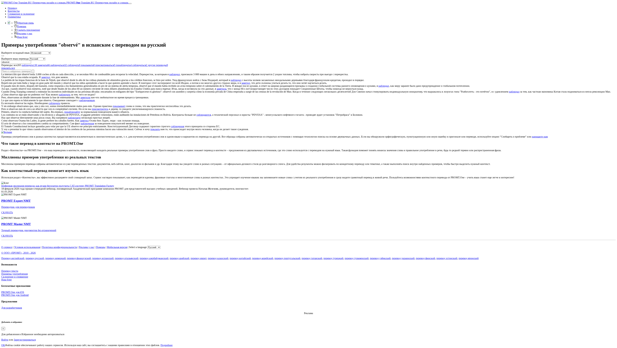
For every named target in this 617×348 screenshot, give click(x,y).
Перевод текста (9, 271)
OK (3, 345)
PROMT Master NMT (16, 224)
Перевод (12, 8)
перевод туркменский (357, 258)
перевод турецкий (333, 258)
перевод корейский (262, 258)
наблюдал (174, 74)
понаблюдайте (72, 112)
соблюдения (177, 126)
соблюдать (54, 103)
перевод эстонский (446, 258)
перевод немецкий (55, 258)
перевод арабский (179, 258)
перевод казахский (218, 258)
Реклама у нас (24, 33)
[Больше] (6, 132)
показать (155, 129)
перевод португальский (287, 258)
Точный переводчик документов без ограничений (28, 230)
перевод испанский (103, 258)
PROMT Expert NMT (16, 200)
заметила (221, 88)
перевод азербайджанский (154, 258)
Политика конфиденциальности (59, 247)
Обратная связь (25, 23)
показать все (8, 68)
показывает (119, 106)
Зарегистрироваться (25, 339)
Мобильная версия (117, 247)
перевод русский (35, 258)
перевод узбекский (380, 258)
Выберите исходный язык (15, 52)
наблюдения (87, 123)
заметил (45, 77)
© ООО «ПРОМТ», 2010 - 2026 (18, 252)
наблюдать (64, 94)
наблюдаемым (87, 100)
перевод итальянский (126, 258)
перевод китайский (240, 258)
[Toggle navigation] (130, 3)
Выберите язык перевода (15, 58)
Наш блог (6, 279)
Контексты (14, 11)
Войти (4, 339)
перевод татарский (312, 258)
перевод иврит (198, 258)
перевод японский (469, 258)
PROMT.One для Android (15, 295)
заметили (85, 97)
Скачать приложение (28, 30)
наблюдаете (74, 117)
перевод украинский (403, 258)
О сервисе (6, 247)
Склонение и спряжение (14, 276)
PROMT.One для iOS (12, 292)
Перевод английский (12, 258)
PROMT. (97, 2)
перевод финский (425, 258)
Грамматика (14, 16)
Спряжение (21, 14)
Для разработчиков (11, 307)
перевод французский (79, 258)
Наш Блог (22, 37)
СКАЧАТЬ (7, 212)
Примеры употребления (14, 273)
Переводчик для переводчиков (18, 207)
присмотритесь (100, 109)
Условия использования (27, 247)
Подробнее (167, 345)
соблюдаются (204, 114)
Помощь (21, 26)
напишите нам (540, 136)
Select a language (138, 247)
